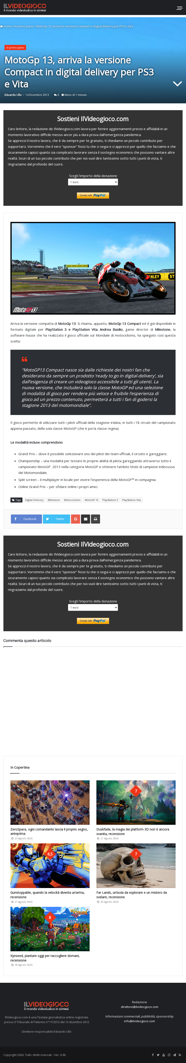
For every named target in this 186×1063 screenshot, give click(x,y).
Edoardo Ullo (13, 95)
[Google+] (75, 519)
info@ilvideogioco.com (139, 1021)
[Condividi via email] (85, 519)
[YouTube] (163, 1055)
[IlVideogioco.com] (24, 7)
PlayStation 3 (110, 500)
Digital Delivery (34, 500)
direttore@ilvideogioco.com (139, 1007)
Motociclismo (72, 500)
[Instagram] (169, 1055)
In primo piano (24, 26)
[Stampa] (95, 519)
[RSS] (180, 1055)
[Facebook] (152, 1055)
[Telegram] (174, 1055)
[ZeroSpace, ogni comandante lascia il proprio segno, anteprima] (50, 802)
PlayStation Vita (131, 500)
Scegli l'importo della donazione (93, 175)
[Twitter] (158, 1055)
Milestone (54, 500)
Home (7, 26)
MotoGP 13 (91, 500)
